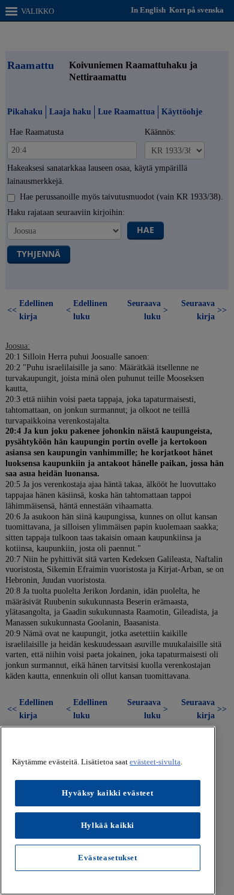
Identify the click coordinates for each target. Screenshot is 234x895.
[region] (107, 810)
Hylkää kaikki (108, 825)
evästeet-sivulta (155, 761)
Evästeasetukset (107, 857)
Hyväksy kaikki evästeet (107, 792)
